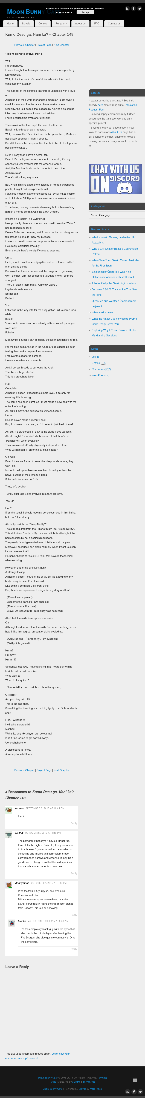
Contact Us (114, 23)
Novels (26, 23)
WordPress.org (100, 375)
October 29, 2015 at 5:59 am (50, 920)
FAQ (96, 23)
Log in (95, 356)
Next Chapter (61, 45)
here (100, 104)
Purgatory (61, 23)
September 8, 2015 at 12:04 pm (45, 808)
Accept (85, 12)
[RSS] (127, 9)
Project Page (44, 45)
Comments (101, 369)
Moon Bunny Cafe (48, 1077)
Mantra (76, 1081)
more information (64, 12)
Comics (43, 23)
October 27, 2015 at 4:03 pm (49, 882)
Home (10, 23)
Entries (99, 362)
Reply (74, 823)
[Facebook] (133, 9)
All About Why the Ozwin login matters (114, 283)
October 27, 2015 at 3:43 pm (43, 832)
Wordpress (89, 1081)
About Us (80, 23)
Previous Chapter (24, 45)
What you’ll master (102, 312)
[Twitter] (139, 9)
